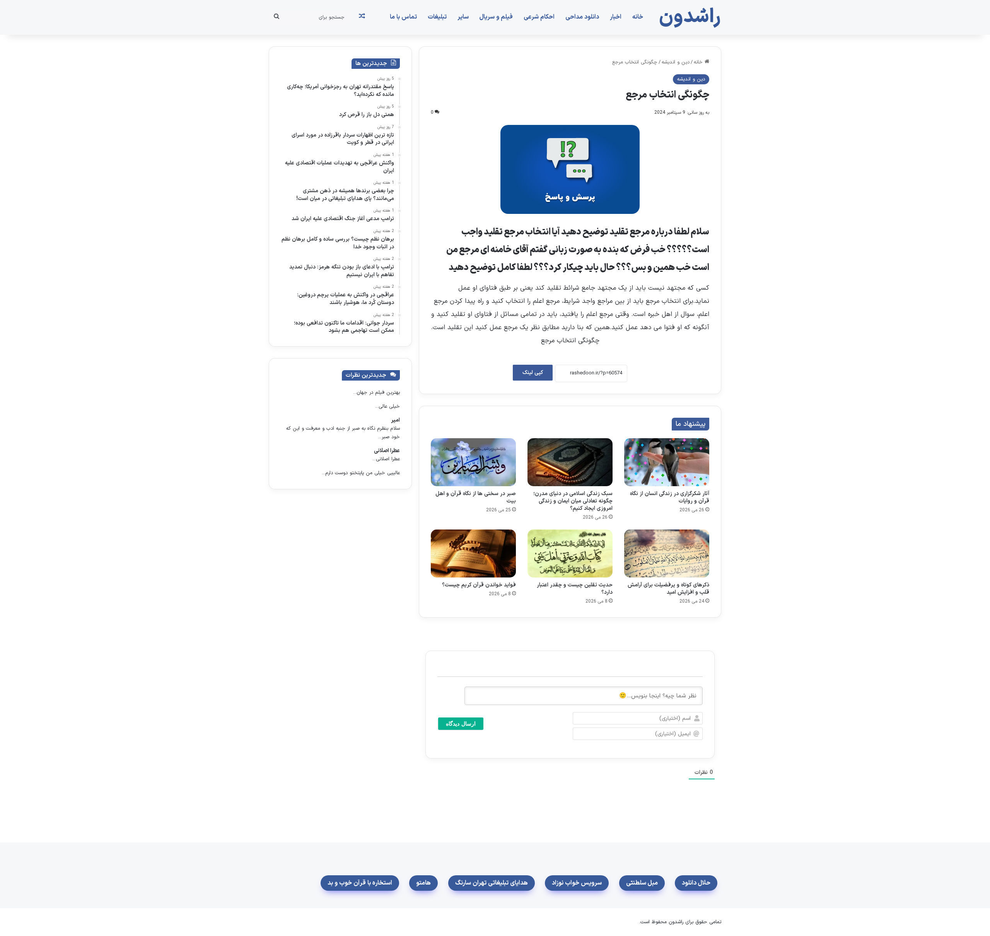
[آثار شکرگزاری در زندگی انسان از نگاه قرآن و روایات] (666, 462)
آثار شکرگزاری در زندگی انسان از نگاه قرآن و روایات (669, 497)
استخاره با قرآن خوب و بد (360, 883)
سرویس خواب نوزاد (577, 883)
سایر (463, 17)
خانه (637, 17)
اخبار (615, 17)
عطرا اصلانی (387, 451)
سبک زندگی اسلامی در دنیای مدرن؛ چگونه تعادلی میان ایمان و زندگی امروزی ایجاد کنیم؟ (573, 501)
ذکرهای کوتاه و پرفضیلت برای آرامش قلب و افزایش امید (668, 588)
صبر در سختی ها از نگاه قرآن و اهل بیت (475, 497)
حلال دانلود (696, 883)
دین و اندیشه (676, 62)
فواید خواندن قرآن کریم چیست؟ (479, 585)
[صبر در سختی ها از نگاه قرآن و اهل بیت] (473, 462)
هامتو (423, 883)
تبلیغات (437, 17)
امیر (395, 420)
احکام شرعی (539, 17)
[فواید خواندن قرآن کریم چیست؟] (473, 553)
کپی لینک (532, 373)
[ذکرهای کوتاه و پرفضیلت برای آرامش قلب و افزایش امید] (666, 553)
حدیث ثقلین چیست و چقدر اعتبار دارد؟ (575, 588)
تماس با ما (403, 17)
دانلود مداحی (582, 17)
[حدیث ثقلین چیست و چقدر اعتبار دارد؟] (570, 553)
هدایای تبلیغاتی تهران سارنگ (491, 883)
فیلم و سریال (496, 17)
